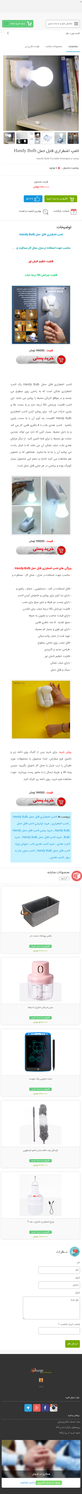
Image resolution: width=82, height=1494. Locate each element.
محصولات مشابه (54, 46)
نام (78, 1262)
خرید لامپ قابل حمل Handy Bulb (42, 837)
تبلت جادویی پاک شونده (40, 1079)
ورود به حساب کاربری (49, 1482)
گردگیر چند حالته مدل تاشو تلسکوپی (40, 1150)
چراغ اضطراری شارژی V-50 (40, 1222)
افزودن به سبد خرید (57, 198)
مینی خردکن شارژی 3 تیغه (40, 1007)
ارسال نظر (72, 1343)
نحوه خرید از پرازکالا (69, 1433)
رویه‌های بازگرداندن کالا (68, 1427)
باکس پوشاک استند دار (41, 936)
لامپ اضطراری (59, 823)
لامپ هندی (57, 857)
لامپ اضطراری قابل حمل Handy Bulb (35, 817)
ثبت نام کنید (26, 1482)
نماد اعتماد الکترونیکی (69, 1422)
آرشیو (64, 878)
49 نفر (29, 198)
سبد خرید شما (18, 23)
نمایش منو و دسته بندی (60, 23)
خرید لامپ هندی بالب (42, 844)
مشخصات (73, 46)
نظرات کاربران (32, 46)
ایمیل (77, 1277)
